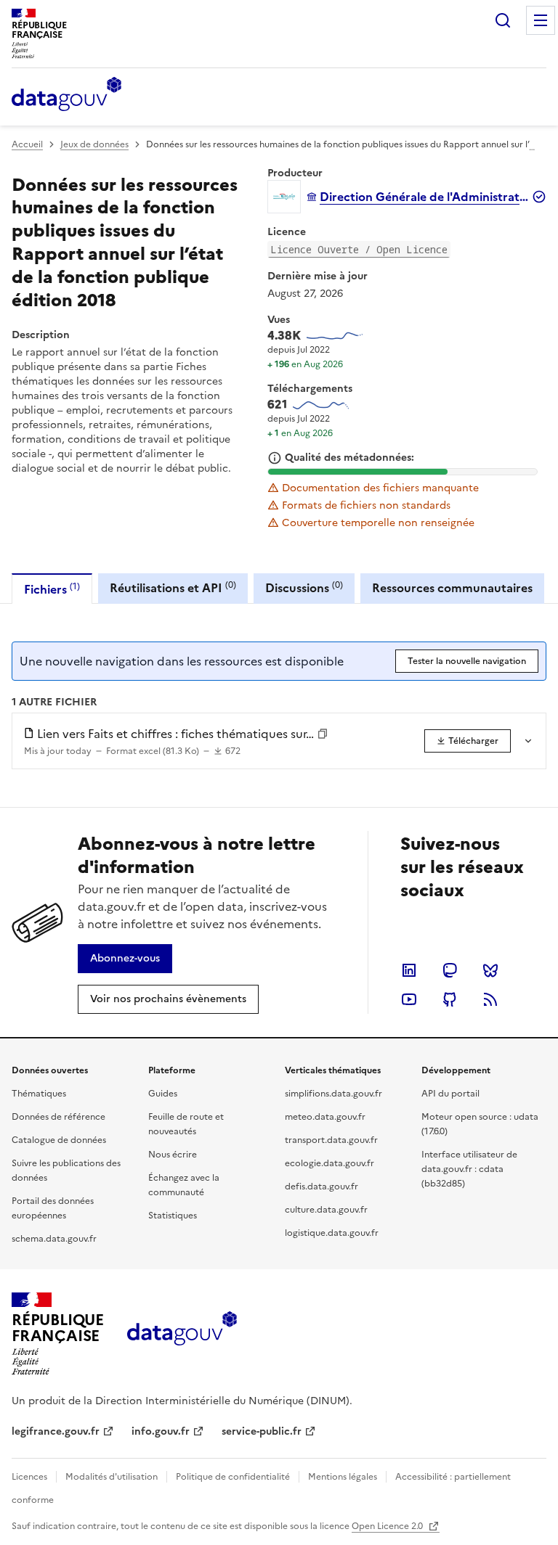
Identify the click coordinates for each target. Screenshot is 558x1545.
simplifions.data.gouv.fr (333, 1093)
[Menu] (540, 20)
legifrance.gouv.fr (56, 1431)
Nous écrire (172, 1154)
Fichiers (52, 589)
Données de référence (58, 1116)
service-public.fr (262, 1431)
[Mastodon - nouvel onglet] (449, 970)
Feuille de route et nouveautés (186, 1124)
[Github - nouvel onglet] (449, 999)
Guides (162, 1093)
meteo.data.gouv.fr (325, 1116)
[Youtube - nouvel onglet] (409, 999)
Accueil (27, 144)
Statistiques (172, 1215)
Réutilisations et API (173, 587)
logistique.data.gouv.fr (332, 1232)
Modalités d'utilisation (111, 1476)
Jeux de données (94, 144)
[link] (467, 741)
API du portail (450, 1093)
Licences (29, 1476)
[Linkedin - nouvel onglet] (409, 970)
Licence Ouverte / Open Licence (359, 249)
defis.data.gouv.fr (321, 1186)
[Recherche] (502, 20)
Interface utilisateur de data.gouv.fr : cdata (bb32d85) (469, 1169)
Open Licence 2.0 (388, 1526)
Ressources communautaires (452, 588)
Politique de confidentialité (233, 1476)
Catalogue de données (59, 1140)
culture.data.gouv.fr (326, 1209)
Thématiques (39, 1093)
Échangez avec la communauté (183, 1185)
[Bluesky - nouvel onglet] (490, 970)
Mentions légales (342, 1476)
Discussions (304, 587)
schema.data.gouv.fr (54, 1238)
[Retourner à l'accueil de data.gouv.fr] (66, 95)
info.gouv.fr (161, 1431)
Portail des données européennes (53, 1208)
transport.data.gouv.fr (331, 1140)
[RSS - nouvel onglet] (490, 999)
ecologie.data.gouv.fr (329, 1163)
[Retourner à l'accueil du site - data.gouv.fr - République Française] (182, 1333)
